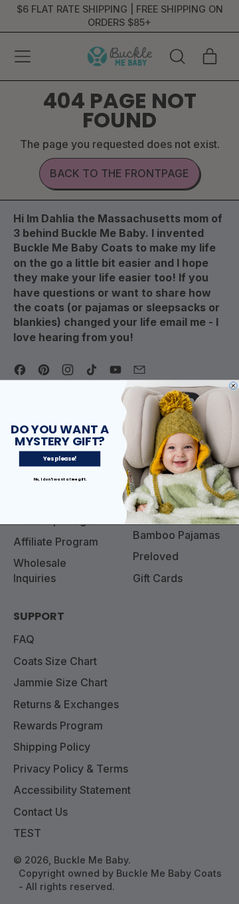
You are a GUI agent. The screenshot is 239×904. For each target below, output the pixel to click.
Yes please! (60, 459)
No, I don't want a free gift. (60, 479)
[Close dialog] (234, 386)
